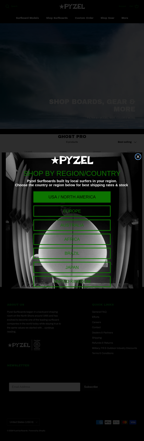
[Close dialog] (138, 156)
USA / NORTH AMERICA (72, 197)
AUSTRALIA (72, 225)
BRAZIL (72, 253)
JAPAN (72, 267)
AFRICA (72, 239)
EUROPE (72, 211)
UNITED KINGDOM (72, 281)
